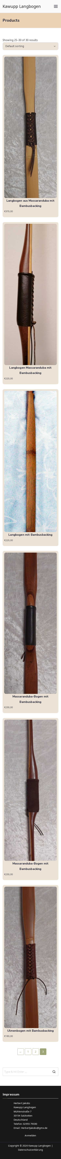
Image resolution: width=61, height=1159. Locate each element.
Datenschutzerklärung (30, 1149)
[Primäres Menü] (55, 6)
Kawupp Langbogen (22, 6)
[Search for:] (30, 1072)
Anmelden (30, 1135)
